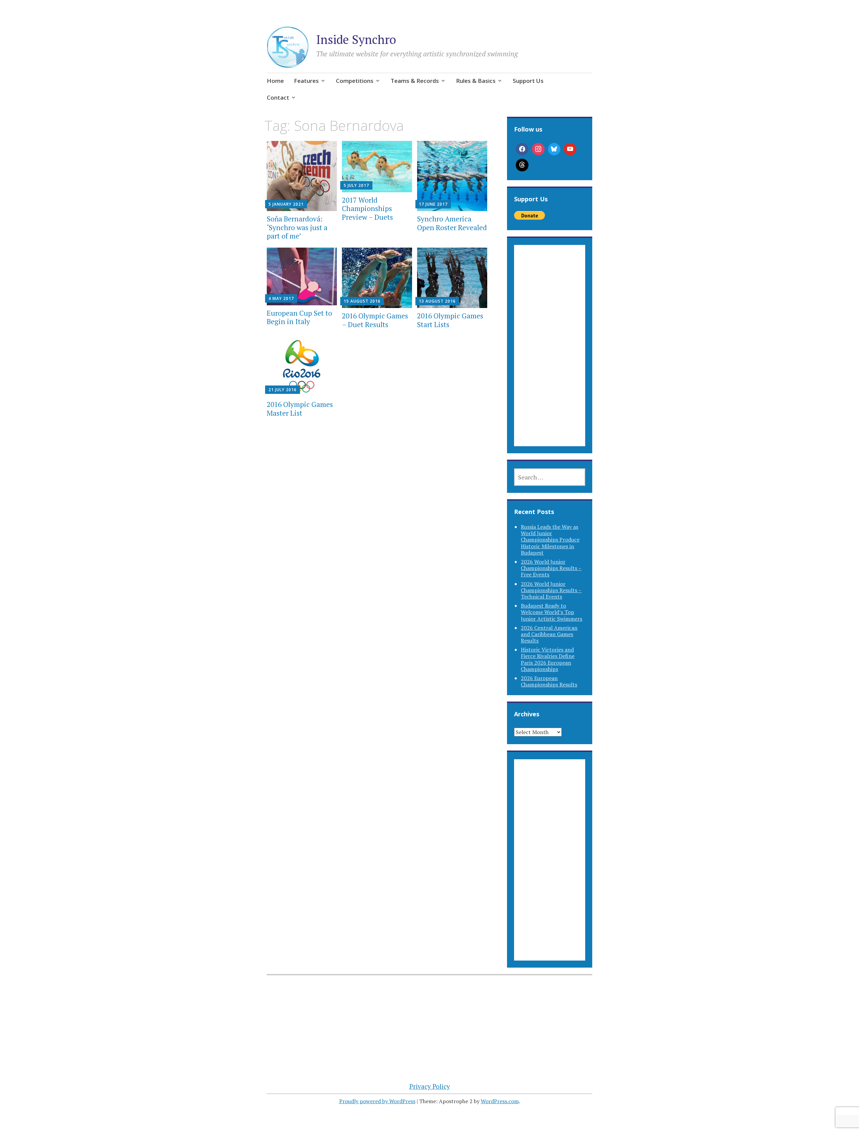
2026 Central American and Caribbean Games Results (549, 634)
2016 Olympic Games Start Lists (450, 320)
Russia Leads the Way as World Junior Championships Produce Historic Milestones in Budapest (550, 539)
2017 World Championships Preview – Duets (367, 208)
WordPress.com (500, 1101)
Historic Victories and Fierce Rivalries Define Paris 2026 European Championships (547, 659)
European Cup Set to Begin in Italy (299, 317)
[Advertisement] (549, 353)
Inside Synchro (356, 39)
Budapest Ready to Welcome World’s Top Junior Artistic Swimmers (551, 612)
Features (306, 81)
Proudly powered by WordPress (377, 1101)
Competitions (354, 81)
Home (275, 81)
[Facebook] (522, 149)
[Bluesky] (554, 149)
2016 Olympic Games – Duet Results (375, 320)
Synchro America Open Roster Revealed (452, 223)
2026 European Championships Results (549, 681)
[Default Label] (570, 149)
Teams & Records (415, 81)
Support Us (528, 81)
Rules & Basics (476, 81)
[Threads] (522, 165)
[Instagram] (538, 149)
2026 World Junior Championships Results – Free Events (551, 568)
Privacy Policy (429, 1086)
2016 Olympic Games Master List (300, 408)
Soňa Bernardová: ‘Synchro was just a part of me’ (297, 227)
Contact (278, 97)
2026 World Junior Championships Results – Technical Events (551, 590)
